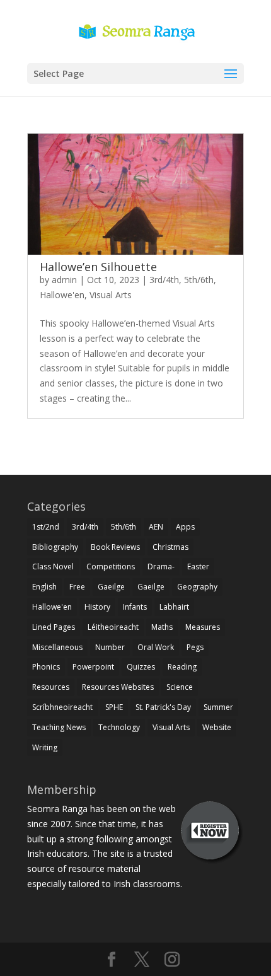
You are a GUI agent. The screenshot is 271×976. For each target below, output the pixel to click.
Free (77, 586)
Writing (44, 747)
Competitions (110, 566)
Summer (218, 707)
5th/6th (199, 280)
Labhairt (174, 606)
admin (64, 280)
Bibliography (55, 547)
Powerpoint (93, 666)
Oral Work (155, 647)
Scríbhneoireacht (62, 707)
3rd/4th (164, 280)
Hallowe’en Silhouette (98, 266)
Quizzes (141, 666)
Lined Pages (53, 627)
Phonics (46, 666)
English (44, 586)
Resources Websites (118, 687)
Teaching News (59, 727)
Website (216, 727)
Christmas (170, 547)
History (97, 606)
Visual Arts (110, 295)
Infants (135, 606)
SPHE (114, 707)
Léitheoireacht (113, 627)
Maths (162, 627)
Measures (202, 627)
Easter (198, 566)
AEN (156, 526)
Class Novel (53, 566)
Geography (197, 586)
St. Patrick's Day (163, 707)
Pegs (195, 647)
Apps (185, 526)
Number (110, 647)
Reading (182, 666)
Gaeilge (111, 586)
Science (179, 687)
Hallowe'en (62, 295)
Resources (50, 687)
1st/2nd (45, 526)
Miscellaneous (57, 647)
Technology (119, 727)
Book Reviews (115, 547)
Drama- (161, 566)
